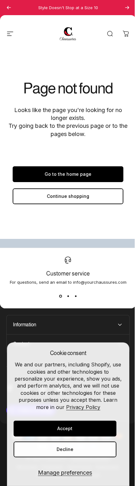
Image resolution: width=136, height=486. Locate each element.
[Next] (127, 7)
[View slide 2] (68, 296)
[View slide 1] (60, 296)
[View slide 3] (75, 296)
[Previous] (9, 7)
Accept (64, 428)
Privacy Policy (83, 407)
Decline (65, 449)
